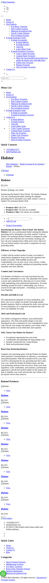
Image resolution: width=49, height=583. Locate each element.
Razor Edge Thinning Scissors (18, 569)
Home (8, 20)
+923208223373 (12, 149)
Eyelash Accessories (19, 40)
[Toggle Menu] (2, 16)
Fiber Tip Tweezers (18, 133)
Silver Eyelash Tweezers (26, 67)
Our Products (11, 24)
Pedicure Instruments (14, 571)
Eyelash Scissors (22, 44)
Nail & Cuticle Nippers (20, 33)
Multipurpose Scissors (14, 564)
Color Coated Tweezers (25, 53)
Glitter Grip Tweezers (24, 63)
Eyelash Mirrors (22, 42)
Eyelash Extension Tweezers (22, 51)
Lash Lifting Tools (23, 49)
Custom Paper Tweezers (25, 56)
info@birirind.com (13, 152)
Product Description (14, 225)
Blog (8, 552)
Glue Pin (19, 47)
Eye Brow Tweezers (19, 26)
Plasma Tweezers (23, 65)
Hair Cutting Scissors (19, 29)
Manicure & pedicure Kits (21, 31)
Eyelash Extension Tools (16, 38)
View (8, 390)
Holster (4, 395)
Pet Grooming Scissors (20, 35)
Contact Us (10, 69)
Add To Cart (11, 221)
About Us (10, 22)
